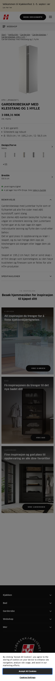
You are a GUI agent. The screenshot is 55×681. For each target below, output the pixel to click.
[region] (27, 666)
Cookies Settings (27, 677)
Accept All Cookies (27, 671)
